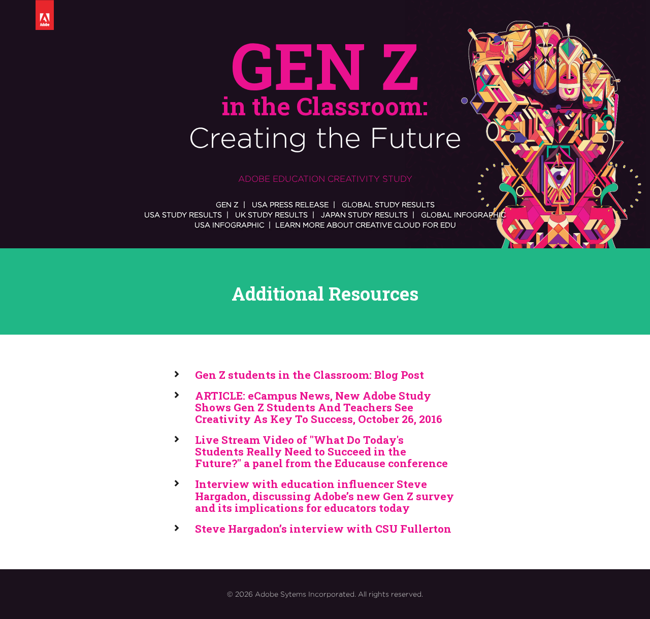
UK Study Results (271, 214)
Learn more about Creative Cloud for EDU (365, 225)
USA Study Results (183, 214)
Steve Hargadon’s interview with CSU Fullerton (323, 529)
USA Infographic (229, 225)
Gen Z (227, 204)
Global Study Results (388, 204)
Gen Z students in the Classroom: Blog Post (309, 375)
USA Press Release (290, 204)
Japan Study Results (364, 214)
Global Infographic (463, 214)
